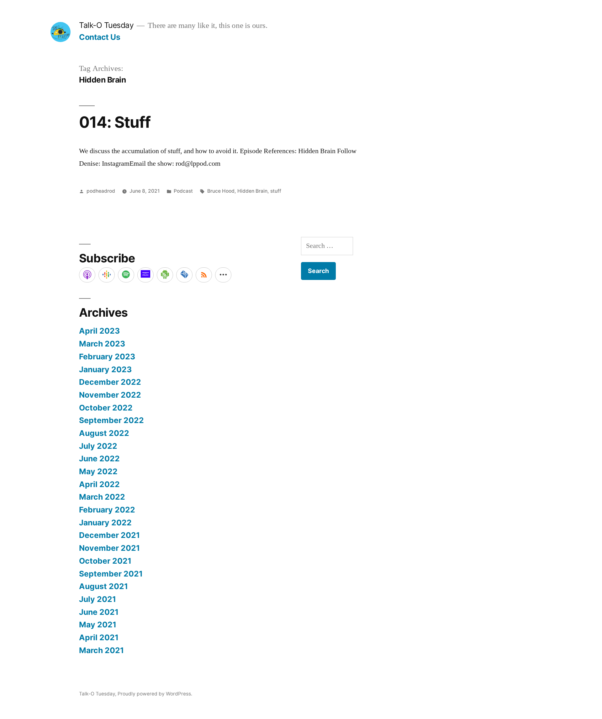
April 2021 (99, 637)
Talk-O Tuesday (106, 25)
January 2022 (105, 522)
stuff (275, 191)
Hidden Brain (252, 191)
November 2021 (109, 548)
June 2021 (99, 612)
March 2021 (101, 650)
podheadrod (101, 191)
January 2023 (105, 369)
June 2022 (99, 458)
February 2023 (107, 356)
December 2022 (110, 382)
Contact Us (99, 37)
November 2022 (110, 395)
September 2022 (111, 420)
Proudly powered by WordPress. (155, 694)
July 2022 (98, 446)
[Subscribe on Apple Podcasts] (87, 274)
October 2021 (105, 561)
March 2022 (102, 497)
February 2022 (107, 509)
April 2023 (99, 330)
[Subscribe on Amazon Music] (145, 274)
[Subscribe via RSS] (204, 274)
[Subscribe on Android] (165, 274)
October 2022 (106, 407)
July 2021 (97, 599)
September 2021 (111, 573)
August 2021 (103, 586)
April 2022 (99, 484)
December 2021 (109, 535)
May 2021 (97, 624)
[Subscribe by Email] (184, 274)
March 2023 (102, 343)
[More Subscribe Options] (223, 274)
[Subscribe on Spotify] (126, 274)
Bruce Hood (221, 191)
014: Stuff (114, 122)
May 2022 (98, 471)
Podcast (183, 191)
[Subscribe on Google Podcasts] (106, 274)
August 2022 (104, 433)
